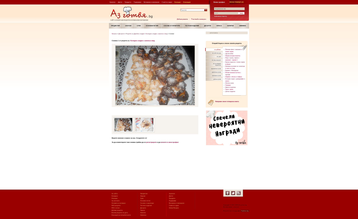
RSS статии (116, 208)
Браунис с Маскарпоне (231, 70)
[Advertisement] (157, 167)
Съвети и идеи (167, 2)
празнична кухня (216, 68)
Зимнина (242, 25)
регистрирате (151, 142)
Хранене (112, 2)
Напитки (230, 25)
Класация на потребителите (121, 215)
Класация (186, 2)
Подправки (137, 2)
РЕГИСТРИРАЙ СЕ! (236, 2)
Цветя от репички (230, 87)
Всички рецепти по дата (120, 212)
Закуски (128, 25)
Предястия (115, 25)
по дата (219, 56)
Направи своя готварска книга (227, 101)
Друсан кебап (229, 53)
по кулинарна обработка (217, 64)
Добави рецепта (182, 19)
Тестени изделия (192, 25)
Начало (114, 33)
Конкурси (115, 196)
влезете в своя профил (170, 142)
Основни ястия (152, 25)
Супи (139, 25)
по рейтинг (217, 49)
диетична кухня (216, 72)
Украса (219, 25)
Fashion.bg (245, 211)
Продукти (127, 2)
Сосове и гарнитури (172, 25)
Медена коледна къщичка (232, 55)
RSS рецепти (116, 205)
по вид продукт (216, 60)
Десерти (207, 25)
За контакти (116, 200)
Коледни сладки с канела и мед (156, 33)
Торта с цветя (229, 89)
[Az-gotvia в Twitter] (233, 193)
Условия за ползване (119, 203)
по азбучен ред (216, 53)
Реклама (114, 198)
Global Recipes (174, 208)
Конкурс (177, 2)
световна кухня (216, 75)
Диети (120, 2)
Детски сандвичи (230, 91)
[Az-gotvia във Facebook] (227, 193)
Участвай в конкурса (198, 19)
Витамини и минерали (151, 2)
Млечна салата (229, 83)
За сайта (115, 193)
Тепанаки (228, 85)
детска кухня (217, 79)
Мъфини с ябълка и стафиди (233, 76)
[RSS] (239, 193)
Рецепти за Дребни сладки (135, 33)
